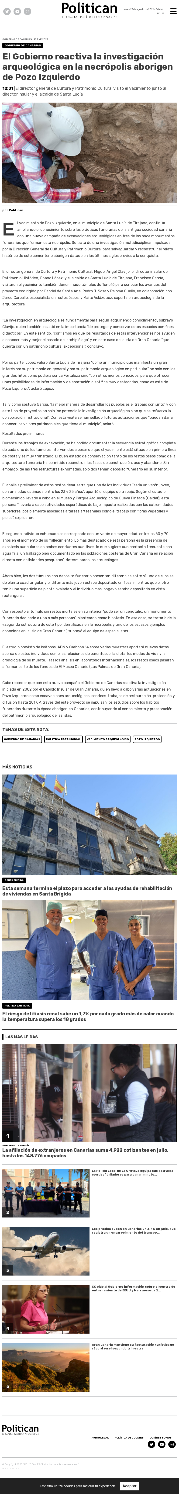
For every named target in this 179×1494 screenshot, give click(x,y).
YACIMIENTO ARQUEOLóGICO (108, 739)
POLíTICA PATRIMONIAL (63, 739)
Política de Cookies (129, 1437)
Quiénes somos (160, 1437)
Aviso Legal (100, 1437)
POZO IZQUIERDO (147, 739)
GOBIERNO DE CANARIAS (22, 739)
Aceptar (130, 1486)
